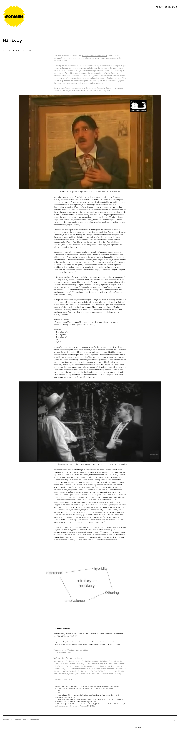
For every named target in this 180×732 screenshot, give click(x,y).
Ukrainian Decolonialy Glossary (94, 55)
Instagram (171, 7)
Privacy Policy (142, 727)
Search (171, 721)
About (159, 7)
